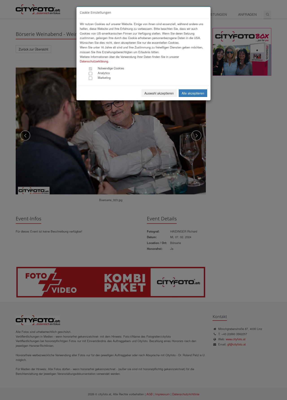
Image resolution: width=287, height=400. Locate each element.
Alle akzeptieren (193, 93)
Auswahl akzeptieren (159, 93)
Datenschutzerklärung (94, 61)
